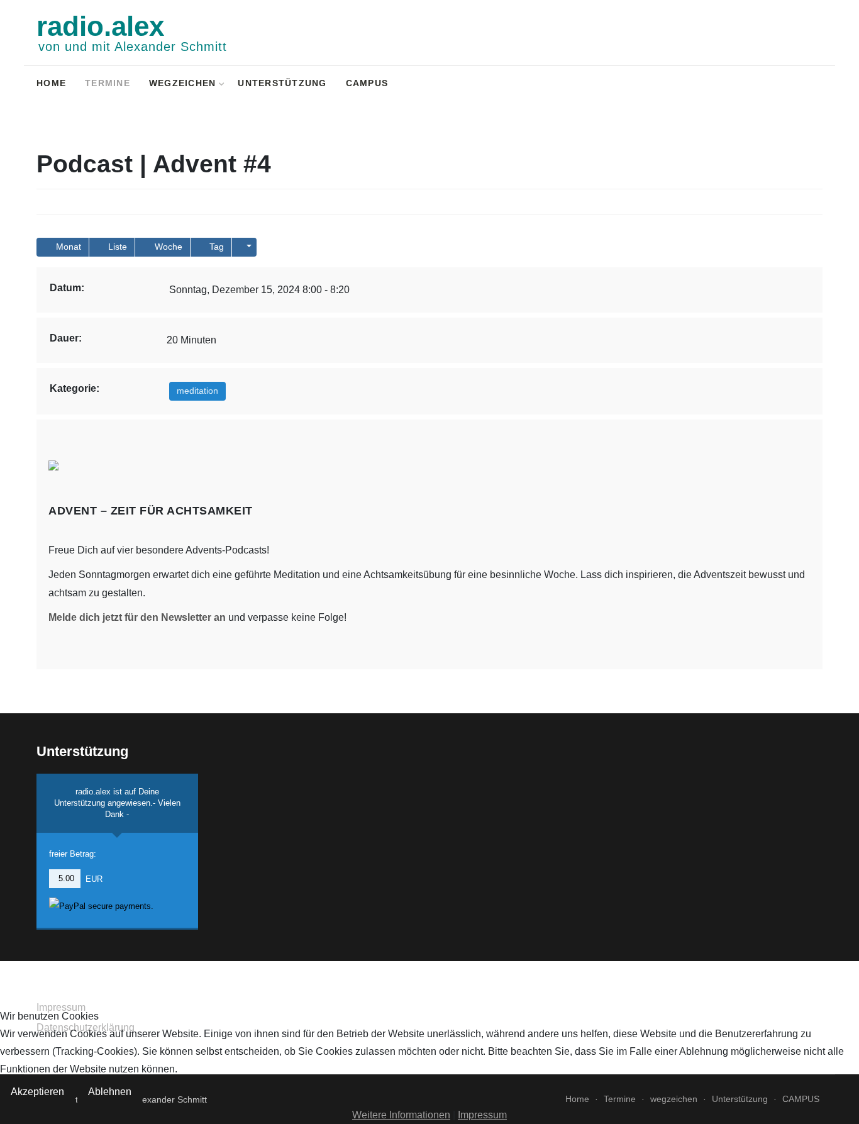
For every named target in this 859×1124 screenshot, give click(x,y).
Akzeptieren (37, 1091)
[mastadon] (815, 84)
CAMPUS (367, 83)
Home (51, 83)
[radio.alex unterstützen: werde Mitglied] (798, 84)
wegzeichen (182, 83)
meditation (197, 391)
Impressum (482, 1115)
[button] (244, 247)
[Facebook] (765, 84)
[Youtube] (782, 84)
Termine (107, 83)
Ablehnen (109, 1091)
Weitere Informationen (401, 1115)
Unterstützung (282, 83)
